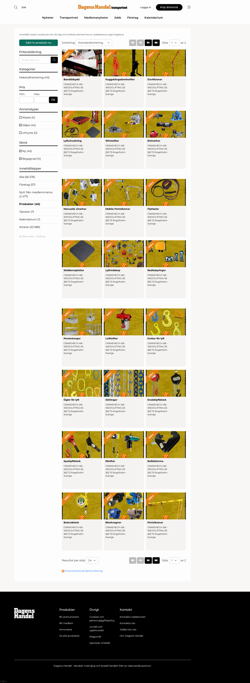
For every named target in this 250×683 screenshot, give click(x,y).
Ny (27, 151)
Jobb (117, 17)
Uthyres (29, 132)
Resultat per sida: (74, 560)
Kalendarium (153, 17)
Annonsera (65, 629)
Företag (132, 17)
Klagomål (95, 636)
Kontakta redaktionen (133, 616)
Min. (22, 94)
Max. (37, 94)
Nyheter (48, 17)
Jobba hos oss (128, 629)
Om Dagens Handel (131, 635)
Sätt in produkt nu (38, 42)
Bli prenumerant (69, 616)
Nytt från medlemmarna (35, 194)
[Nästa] (148, 43)
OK (53, 99)
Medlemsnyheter (96, 17)
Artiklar (29, 227)
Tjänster (26, 211)
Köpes (28, 117)
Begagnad (31, 158)
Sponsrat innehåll (99, 642)
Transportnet (69, 17)
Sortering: (69, 42)
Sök (24, 7)
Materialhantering (34, 77)
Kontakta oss (127, 623)
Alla (27, 177)
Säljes (29, 125)
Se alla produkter (69, 635)
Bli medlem (66, 623)
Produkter (29, 204)
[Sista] (156, 43)
